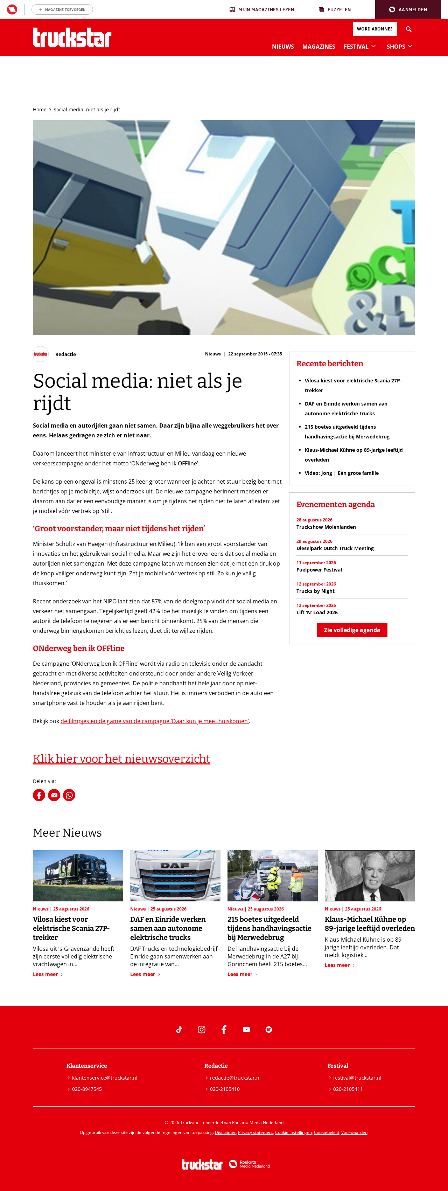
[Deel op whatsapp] (69, 795)
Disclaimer (225, 1132)
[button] (408, 9)
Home (40, 109)
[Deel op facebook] (39, 795)
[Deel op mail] (54, 795)
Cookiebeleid (326, 1132)
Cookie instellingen (293, 1132)
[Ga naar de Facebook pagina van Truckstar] (224, 1030)
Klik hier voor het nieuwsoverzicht (121, 759)
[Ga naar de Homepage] (72, 37)
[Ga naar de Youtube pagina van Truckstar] (246, 1030)
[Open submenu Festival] (373, 45)
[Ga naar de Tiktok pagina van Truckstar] (179, 1030)
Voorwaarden (354, 1132)
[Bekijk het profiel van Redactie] (54, 354)
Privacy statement (255, 1132)
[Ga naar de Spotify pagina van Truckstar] (269, 1030)
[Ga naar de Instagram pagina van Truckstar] (202, 1030)
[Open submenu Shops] (410, 45)
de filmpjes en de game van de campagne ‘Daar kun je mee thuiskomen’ (155, 721)
